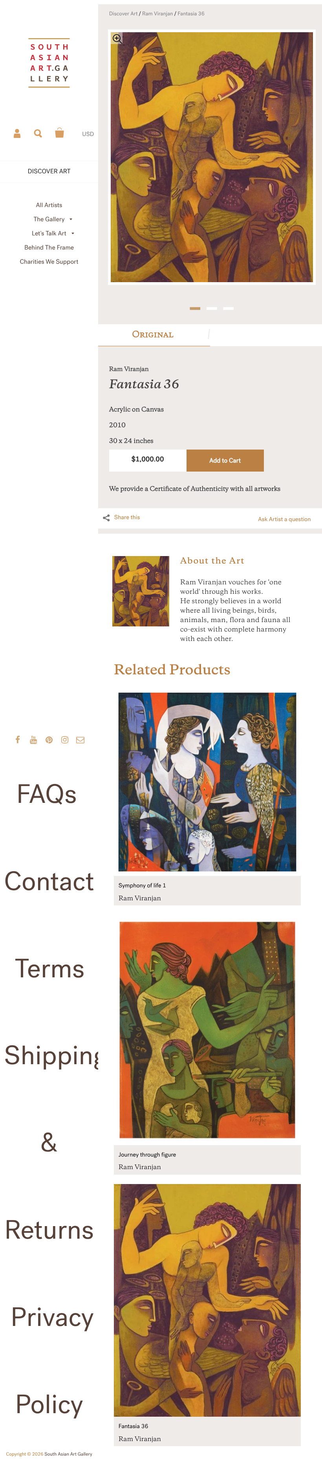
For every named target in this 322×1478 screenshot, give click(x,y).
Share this (127, 517)
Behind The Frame (49, 248)
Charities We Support (49, 262)
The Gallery (49, 219)
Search (38, 133)
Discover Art (123, 13)
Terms (50, 969)
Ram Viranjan (157, 13)
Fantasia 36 (191, 13)
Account (18, 133)
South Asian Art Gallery (68, 1454)
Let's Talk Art (49, 234)
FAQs (46, 794)
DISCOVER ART (49, 171)
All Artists (49, 205)
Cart (60, 133)
